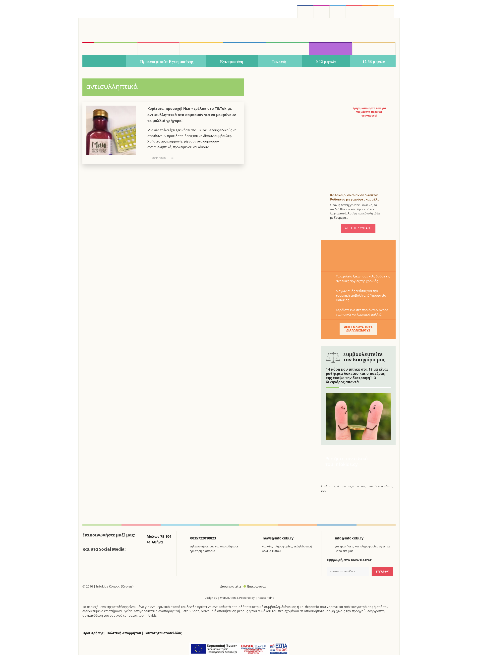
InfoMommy (158, 48)
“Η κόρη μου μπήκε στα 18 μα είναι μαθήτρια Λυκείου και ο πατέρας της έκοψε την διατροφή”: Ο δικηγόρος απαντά (357, 375)
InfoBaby (104, 61)
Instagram (321, 11)
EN (354, 11)
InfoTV (244, 48)
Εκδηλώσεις (287, 48)
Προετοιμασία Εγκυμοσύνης (167, 61)
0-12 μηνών (326, 61)
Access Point (266, 597)
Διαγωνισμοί (330, 48)
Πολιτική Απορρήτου (124, 633)
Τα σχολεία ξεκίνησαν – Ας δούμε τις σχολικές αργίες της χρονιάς (363, 278)
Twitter (338, 11)
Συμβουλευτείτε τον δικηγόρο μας (364, 357)
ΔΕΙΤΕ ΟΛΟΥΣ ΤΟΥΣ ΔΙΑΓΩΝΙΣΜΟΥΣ (358, 328)
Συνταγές (374, 48)
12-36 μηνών (373, 61)
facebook (305, 11)
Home (88, 48)
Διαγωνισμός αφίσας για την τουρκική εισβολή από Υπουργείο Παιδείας (361, 295)
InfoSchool (201, 48)
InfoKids (115, 48)
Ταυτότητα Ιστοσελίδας (162, 633)
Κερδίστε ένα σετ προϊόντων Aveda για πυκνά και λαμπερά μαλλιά (362, 312)
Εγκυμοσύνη (231, 61)
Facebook (88, 563)
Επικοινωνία (256, 586)
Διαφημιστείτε (230, 586)
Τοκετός (279, 61)
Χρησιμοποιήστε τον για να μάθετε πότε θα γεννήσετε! (369, 111)
